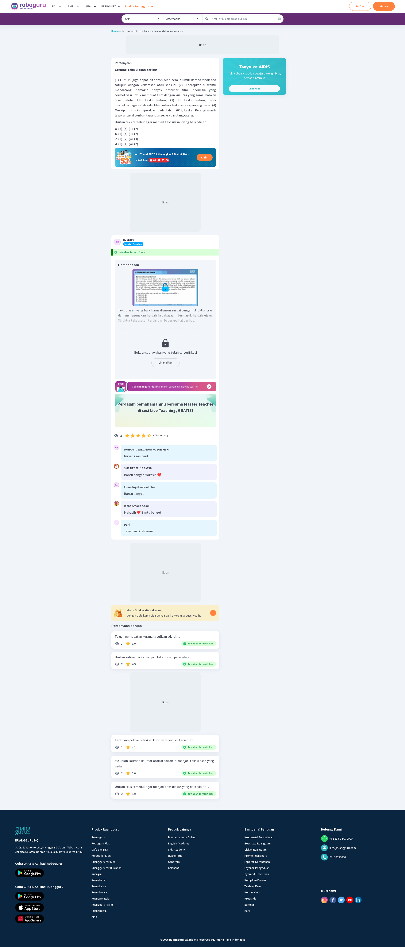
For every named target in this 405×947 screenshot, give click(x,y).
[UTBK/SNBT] (118, 6)
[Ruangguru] (22, 831)
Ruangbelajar (100, 892)
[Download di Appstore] (49, 907)
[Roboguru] (29, 6)
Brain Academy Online (182, 837)
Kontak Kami (252, 892)
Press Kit (250, 898)
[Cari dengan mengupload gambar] (279, 18)
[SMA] (94, 6)
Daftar (360, 6)
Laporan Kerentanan (257, 862)
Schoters (174, 862)
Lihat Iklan (165, 362)
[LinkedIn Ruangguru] (358, 899)
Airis (94, 917)
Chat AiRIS (254, 88)
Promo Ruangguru (255, 856)
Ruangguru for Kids (104, 862)
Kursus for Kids (101, 856)
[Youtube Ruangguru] (349, 899)
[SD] (60, 6)
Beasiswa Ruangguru (257, 843)
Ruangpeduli (99, 911)
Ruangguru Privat (102, 904)
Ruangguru (98, 837)
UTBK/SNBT (108, 6)
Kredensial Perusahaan (258, 837)
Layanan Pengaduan (256, 868)
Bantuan (249, 904)
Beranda (116, 30)
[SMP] (77, 6)
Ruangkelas (99, 886)
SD (53, 6)
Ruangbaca (98, 880)
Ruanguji (97, 874)
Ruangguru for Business (107, 868)
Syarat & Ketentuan (256, 874)
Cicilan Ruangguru (255, 849)
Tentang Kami (252, 886)
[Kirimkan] (206, 18)
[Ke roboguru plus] (165, 386)
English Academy (178, 843)
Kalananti (174, 868)
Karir (247, 911)
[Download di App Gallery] (49, 918)
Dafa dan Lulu (100, 849)
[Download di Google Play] (49, 873)
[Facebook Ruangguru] (332, 899)
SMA (88, 6)
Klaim (204, 157)
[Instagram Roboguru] (324, 899)
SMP (70, 6)
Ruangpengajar (101, 898)
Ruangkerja (175, 856)
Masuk (384, 6)
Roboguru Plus (101, 843)
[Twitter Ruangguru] (341, 899)
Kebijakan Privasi (255, 880)
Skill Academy (177, 849)
